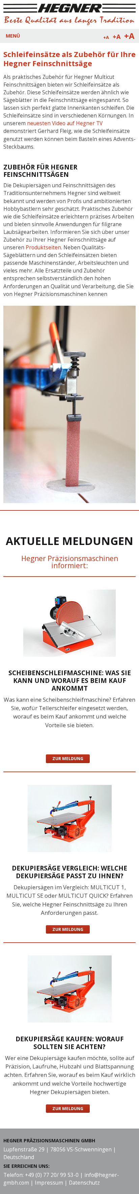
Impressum (49, 1182)
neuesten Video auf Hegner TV (65, 123)
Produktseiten (43, 247)
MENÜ (13, 36)
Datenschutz (84, 1182)
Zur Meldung (67, 758)
